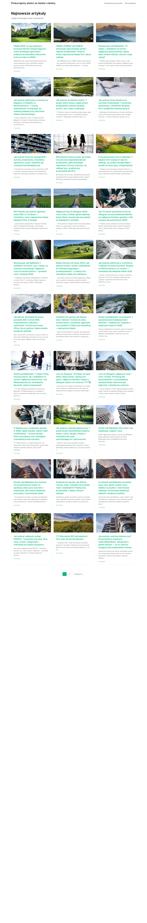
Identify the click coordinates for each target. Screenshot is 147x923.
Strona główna (130, 3)
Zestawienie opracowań (113, 3)
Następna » (78, 574)
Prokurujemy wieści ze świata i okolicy (33, 3)
